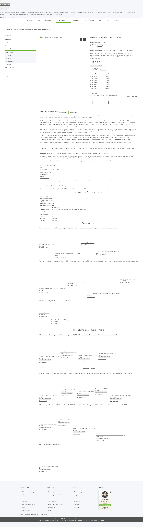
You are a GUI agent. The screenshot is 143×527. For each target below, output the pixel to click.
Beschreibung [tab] (63, 112)
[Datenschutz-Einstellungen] (0, 1)
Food (6, 74)
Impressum (3, 17)
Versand (103, 70)
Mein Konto (77, 504)
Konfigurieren (4, 7)
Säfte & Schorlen (9, 67)
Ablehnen (3, 9)
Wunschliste (77, 498)
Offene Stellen (26, 510)
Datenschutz (11, 17)
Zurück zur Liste (8, 29)
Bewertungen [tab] (73, 112)
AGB (49, 510)
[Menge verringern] (91, 102)
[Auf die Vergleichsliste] (81, 39)
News (23, 498)
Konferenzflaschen (101, 44)
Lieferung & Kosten (53, 492)
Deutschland (55, 207)
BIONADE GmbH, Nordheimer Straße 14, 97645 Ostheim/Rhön (69, 209)
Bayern (53, 213)
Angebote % (8, 39)
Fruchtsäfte (8, 58)
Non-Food (7, 77)
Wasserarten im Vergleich (29, 492)
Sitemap (76, 507)
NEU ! (6, 42)
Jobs (23, 507)
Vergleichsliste (78, 495)
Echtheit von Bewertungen (55, 504)
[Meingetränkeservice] (23, 20)
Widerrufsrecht (52, 501)
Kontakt (24, 501)
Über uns (25, 495)
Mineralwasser (9, 46)
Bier (6, 71)
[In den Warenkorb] (41, 35)
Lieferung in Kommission (55, 495)
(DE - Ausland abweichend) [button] (109, 95)
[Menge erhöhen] (109, 106)
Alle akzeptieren (5, 4)
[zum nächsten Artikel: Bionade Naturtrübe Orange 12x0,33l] (54, 30)
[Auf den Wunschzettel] (84, 39)
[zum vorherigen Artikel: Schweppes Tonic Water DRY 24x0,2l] (51, 30)
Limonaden (8, 55)
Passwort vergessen (79, 492)
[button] (20, 45)
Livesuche (77, 501)
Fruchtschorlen (9, 61)
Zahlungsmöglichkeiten (28, 504)
